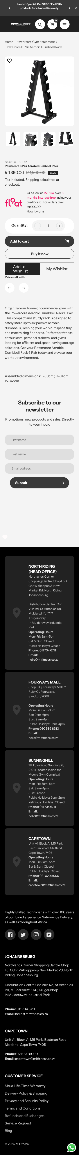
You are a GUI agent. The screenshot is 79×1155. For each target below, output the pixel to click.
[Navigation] (65, 24)
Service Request (18, 1123)
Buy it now (39, 254)
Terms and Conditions (23, 1108)
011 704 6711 (48, 650)
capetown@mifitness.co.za (47, 885)
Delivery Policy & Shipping (26, 1093)
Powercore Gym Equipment (35, 42)
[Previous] (10, 8)
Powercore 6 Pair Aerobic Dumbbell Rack (33, 47)
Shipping (32, 180)
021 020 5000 (49, 876)
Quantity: (19, 225)
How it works (36, 211)
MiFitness (22, 1144)
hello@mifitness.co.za (43, 660)
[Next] (69, 8)
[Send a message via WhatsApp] (71, 1147)
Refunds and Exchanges (25, 1115)
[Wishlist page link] (4, 537)
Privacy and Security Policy (26, 1101)
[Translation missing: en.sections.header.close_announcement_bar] (76, 8)
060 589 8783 (49, 729)
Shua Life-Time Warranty (25, 1086)
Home (9, 42)
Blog (8, 1130)
